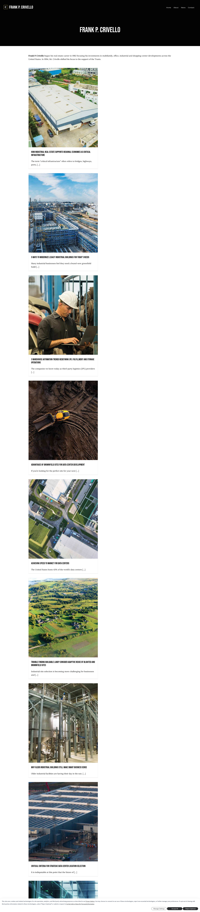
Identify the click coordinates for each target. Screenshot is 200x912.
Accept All (175, 909)
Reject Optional (190, 909)
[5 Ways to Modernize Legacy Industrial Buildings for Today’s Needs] (63, 213)
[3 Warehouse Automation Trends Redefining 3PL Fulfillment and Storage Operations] (63, 315)
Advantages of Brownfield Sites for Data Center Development (58, 464)
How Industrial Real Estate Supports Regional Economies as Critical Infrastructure (61, 153)
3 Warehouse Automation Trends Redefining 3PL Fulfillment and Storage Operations (62, 361)
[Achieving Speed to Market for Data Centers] (63, 519)
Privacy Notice (90, 901)
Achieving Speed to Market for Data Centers (50, 563)
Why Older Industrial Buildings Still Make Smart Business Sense (59, 767)
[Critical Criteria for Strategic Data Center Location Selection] (63, 821)
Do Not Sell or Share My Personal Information (80, 904)
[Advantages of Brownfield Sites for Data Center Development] (63, 420)
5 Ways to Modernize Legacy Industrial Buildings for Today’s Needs (60, 257)
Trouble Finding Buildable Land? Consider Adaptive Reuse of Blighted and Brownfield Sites (63, 663)
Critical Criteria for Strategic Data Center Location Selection (58, 866)
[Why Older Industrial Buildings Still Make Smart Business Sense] (63, 723)
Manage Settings (159, 909)
